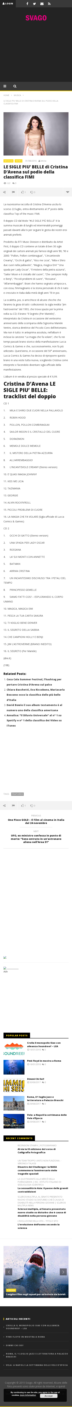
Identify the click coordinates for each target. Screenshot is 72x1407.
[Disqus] (36, 901)
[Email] (42, 3)
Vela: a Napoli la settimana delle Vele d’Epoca (37, 1365)
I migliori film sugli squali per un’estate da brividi (35, 1294)
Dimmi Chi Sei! (35, 1078)
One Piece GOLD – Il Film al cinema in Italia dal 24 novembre (36, 820)
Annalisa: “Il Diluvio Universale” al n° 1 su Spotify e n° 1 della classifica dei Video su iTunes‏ (34, 720)
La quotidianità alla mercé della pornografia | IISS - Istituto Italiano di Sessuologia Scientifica (39, 1182)
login (9, 3)
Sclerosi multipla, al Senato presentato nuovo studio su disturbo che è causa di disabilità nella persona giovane (42, 1212)
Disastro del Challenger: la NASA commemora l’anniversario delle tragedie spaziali (37, 1170)
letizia (43, 161)
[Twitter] (34, 3)
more (67, 192)
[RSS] (49, 3)
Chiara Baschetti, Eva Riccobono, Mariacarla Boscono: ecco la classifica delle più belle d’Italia (36, 695)
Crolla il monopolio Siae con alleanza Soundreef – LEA (44, 1044)
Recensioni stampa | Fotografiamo (37, 1145)
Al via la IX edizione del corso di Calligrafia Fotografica (37, 1150)
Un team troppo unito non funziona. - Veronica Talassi (39, 1162)
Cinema (11, 1290)
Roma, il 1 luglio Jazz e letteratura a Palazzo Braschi (45, 1098)
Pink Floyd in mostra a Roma (44, 1060)
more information (28, 1395)
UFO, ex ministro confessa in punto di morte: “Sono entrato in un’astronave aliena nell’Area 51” (36, 837)
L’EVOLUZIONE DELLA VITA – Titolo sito (38, 1221)
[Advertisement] (36, 52)
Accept (49, 1395)
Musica (9, 161)
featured (17, 794)
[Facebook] (27, 3)
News (19, 161)
